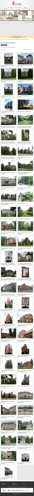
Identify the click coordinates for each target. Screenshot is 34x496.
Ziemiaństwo (6, 9)
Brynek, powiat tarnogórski (25, 39)
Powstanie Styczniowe (18, 7)
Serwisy (3, 484)
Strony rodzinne (9, 7)
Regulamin (13, 483)
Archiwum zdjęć (17, 9)
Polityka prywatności (15, 484)
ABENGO (20, 493)
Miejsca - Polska (18, 39)
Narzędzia (25, 7)
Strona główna (3, 39)
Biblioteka (24, 9)
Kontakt (28, 9)
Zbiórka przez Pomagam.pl (17, 37)
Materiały (11, 9)
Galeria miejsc (13, 39)
